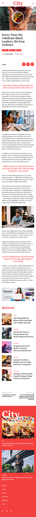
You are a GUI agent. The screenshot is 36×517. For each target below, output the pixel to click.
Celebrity (5, 50)
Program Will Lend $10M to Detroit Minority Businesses (22, 348)
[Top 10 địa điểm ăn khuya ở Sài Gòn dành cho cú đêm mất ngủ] (7, 319)
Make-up (12, 50)
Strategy (16, 329)
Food (14, 315)
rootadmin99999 (8, 54)
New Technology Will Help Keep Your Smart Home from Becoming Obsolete (26, 397)
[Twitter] (28, 64)
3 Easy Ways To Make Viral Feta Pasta (9, 395)
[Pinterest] (32, 64)
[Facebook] (24, 64)
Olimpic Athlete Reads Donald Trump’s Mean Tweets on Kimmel (22, 376)
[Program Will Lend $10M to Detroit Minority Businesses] (7, 347)
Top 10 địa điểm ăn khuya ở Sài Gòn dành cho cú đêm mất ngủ (22, 320)
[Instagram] (6, 511)
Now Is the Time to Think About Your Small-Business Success (23, 334)
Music (18, 50)
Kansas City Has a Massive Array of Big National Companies (22, 362)
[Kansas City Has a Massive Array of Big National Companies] (7, 361)
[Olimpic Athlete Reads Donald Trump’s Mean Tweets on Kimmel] (7, 375)
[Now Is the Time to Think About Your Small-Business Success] (7, 333)
